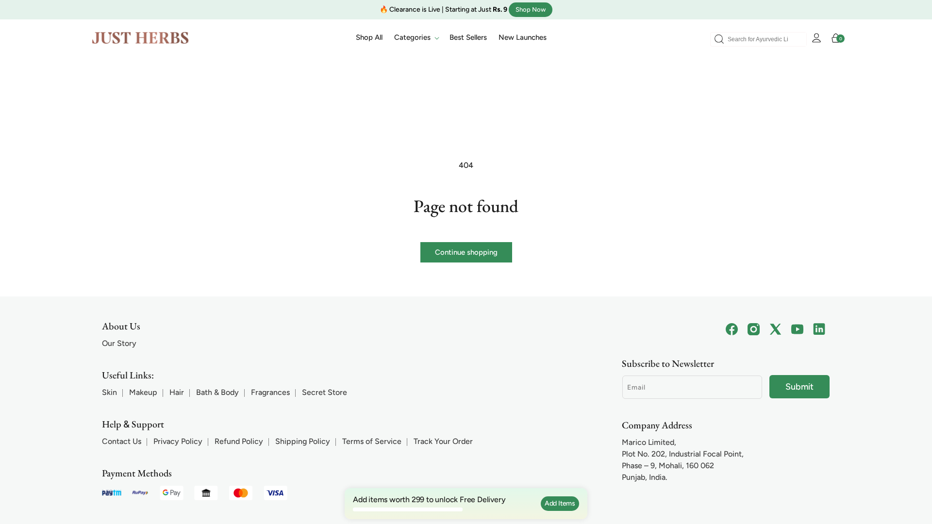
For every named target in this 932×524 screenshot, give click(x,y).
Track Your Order (443, 441)
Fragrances (270, 392)
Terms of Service (371, 441)
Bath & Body (217, 392)
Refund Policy (239, 441)
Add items (560, 503)
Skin (109, 392)
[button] (416, 38)
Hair (176, 392)
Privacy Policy (177, 441)
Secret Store (324, 392)
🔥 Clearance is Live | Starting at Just (443, 9)
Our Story (119, 343)
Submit (799, 386)
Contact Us (121, 441)
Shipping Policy (302, 441)
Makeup (143, 392)
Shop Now (531, 9)
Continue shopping (466, 252)
